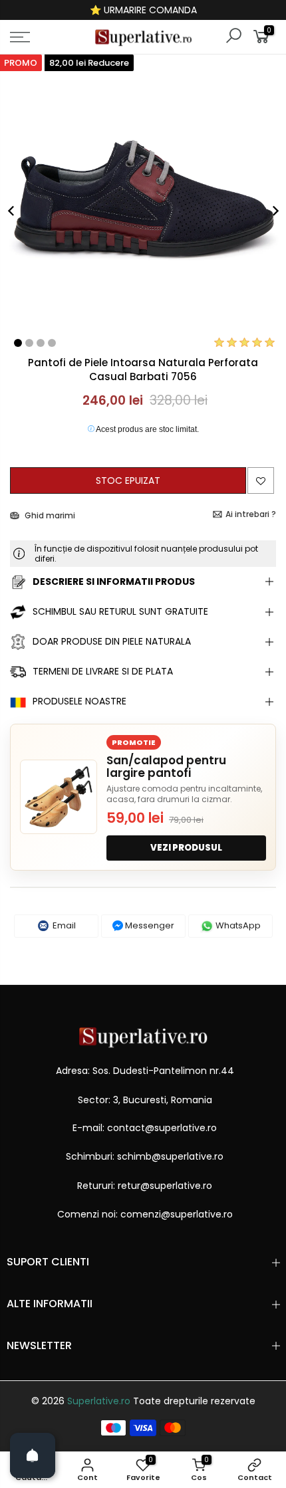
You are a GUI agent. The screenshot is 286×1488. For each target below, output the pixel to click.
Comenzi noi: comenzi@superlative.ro (145, 1214)
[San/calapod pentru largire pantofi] (58, 797)
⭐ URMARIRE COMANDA (143, 10)
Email (63, 925)
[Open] (32, 1455)
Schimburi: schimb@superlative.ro (144, 1156)
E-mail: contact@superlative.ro (144, 1127)
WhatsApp (237, 925)
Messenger (148, 925)
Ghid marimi (49, 515)
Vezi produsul (186, 847)
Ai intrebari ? (250, 514)
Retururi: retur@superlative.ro (144, 1185)
